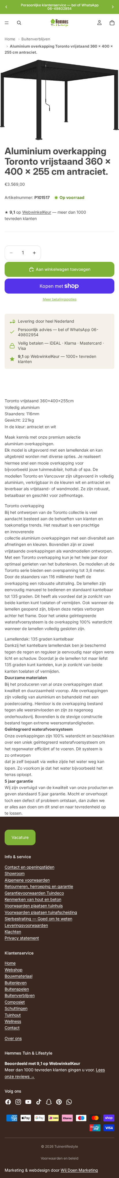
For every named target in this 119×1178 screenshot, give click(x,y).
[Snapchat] (48, 1101)
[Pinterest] (58, 1101)
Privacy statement (22, 937)
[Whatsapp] (69, 1101)
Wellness (13, 1021)
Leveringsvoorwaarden (26, 925)
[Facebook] (8, 1101)
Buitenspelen (17, 989)
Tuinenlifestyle (66, 1146)
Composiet (15, 1001)
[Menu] (6, 22)
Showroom (15, 873)
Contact (12, 1027)
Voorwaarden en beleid (59, 1158)
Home (10, 39)
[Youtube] (28, 1101)
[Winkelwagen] (112, 22)
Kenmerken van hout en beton (33, 899)
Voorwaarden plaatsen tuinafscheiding (41, 912)
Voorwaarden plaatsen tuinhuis (34, 905)
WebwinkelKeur (36, 212)
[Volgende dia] (112, 7)
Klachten (13, 931)
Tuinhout (13, 1014)
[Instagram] (18, 1101)
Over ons (13, 1038)
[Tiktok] (38, 1101)
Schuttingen (16, 1008)
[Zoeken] (19, 22)
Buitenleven (16, 982)
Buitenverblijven (35, 39)
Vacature (20, 837)
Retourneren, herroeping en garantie (39, 886)
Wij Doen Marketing (79, 1170)
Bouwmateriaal (18, 976)
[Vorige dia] (6, 7)
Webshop (14, 969)
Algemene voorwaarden (27, 880)
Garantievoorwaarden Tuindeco (34, 892)
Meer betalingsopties (60, 299)
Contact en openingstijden (29, 867)
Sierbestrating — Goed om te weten (38, 918)
